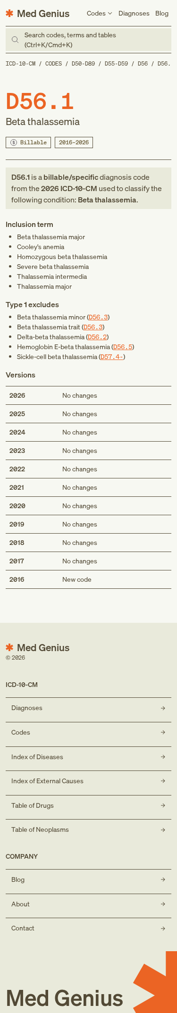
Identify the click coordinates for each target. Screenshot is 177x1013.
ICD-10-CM (20, 63)
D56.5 (122, 346)
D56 (143, 63)
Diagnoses (134, 12)
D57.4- (112, 356)
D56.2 (97, 336)
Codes (53, 63)
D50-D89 (83, 63)
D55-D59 (116, 63)
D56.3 (98, 316)
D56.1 (166, 63)
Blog (162, 12)
